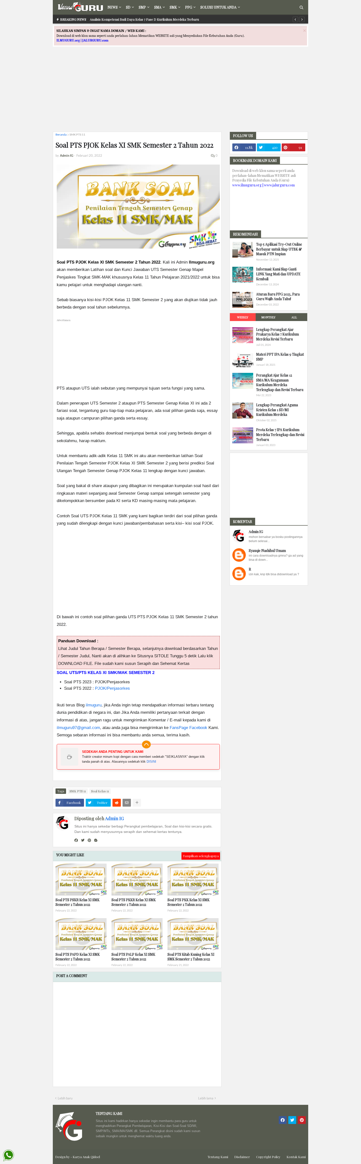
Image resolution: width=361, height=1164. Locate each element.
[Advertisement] (180, 93)
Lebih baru (65, 1098)
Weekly (242, 317)
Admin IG (114, 818)
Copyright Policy (268, 1157)
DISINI (151, 761)
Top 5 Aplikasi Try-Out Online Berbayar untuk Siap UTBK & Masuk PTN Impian (279, 249)
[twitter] (82, 840)
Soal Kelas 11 (100, 791)
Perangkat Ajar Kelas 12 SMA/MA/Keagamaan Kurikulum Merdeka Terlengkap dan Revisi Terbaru (279, 382)
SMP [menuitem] (142, 7)
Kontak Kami (296, 1157)
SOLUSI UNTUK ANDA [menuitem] (218, 7)
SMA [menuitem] (157, 7)
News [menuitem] (113, 7)
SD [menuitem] (128, 7)
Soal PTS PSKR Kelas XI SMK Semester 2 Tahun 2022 (77, 902)
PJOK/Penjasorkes (112, 688)
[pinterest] (89, 840)
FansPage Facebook (188, 727)
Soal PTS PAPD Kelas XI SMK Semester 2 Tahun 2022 (78, 957)
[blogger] (95, 840)
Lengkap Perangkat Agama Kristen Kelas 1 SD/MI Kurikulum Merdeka (277, 410)
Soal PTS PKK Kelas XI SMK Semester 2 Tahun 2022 (188, 902)
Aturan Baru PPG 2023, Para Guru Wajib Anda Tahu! (278, 296)
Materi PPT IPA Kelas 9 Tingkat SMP (280, 357)
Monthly (268, 317)
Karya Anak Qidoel (86, 1157)
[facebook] (76, 840)
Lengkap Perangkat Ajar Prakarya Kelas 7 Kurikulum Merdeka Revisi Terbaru (277, 334)
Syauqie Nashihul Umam (267, 550)
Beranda (61, 134)
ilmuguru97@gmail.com (78, 727)
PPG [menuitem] (188, 7)
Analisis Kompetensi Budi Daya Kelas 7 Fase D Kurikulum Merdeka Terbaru (144, 19)
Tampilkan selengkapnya (201, 856)
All (294, 317)
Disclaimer (242, 1157)
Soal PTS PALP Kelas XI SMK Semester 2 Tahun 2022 (133, 957)
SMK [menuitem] (173, 7)
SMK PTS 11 (77, 134)
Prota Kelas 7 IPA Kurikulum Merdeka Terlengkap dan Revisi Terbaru (280, 434)
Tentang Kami (218, 1157)
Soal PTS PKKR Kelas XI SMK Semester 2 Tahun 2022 (133, 902)
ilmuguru (93, 705)
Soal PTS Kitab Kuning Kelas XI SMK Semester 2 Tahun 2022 (190, 957)
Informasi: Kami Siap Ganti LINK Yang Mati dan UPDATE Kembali (278, 274)
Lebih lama (205, 1098)
